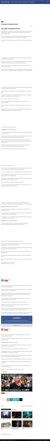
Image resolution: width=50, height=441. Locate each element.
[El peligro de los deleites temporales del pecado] (17, 423)
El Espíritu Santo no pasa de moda (12, 342)
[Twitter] (14, 399)
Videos (4, 20)
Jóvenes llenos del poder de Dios (12, 220)
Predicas (7, 20)
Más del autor (14, 409)
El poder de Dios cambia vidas (11, 129)
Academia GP (32, 1)
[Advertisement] (25, 12)
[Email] (20, 399)
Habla (2, 406)
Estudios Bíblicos (25, 1)
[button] (48, 2)
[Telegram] (17, 399)
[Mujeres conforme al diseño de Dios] (27, 423)
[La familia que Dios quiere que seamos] (6, 423)
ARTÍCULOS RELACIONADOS (6, 409)
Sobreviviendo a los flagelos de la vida (26, 406)
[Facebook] (11, 399)
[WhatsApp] (8, 399)
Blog (20, 1)
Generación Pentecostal (13, 206)
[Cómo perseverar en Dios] (27, 415)
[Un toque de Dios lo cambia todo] (17, 415)
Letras (16, 1)
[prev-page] (1, 431)
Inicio (13, 1)
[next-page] (3, 431)
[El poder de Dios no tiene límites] (6, 415)
